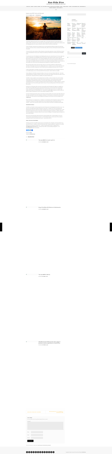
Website (28, 437)
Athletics (28, 6)
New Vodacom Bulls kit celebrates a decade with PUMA (56, 412)
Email (28, 434)
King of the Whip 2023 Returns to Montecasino (49, 207)
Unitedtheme (84, 452)
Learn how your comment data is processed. (44, 445)
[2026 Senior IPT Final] (79, 25)
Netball (39, 6)
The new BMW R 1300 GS (44, 274)
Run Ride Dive (56, 2)
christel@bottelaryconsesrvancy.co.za (32, 126)
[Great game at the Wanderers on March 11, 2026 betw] (69, 39)
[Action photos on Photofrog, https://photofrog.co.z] (79, 34)
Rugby (61, 6)
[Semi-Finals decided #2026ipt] (79, 30)
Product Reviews (52, 7)
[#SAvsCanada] (79, 44)
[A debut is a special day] (69, 44)
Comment (29, 421)
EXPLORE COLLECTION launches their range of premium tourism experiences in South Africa (49, 342)
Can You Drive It (59, 7)
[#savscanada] (84, 44)
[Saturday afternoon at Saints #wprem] (84, 34)
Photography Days (76, 6)
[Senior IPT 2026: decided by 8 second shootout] (84, 25)
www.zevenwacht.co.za (30, 127)
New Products (83, 6)
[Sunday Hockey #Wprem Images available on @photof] (74, 34)
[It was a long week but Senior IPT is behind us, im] (74, 25)
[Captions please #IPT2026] (69, 30)
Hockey (35, 6)
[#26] (84, 39)
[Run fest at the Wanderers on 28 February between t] (74, 39)
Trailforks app (28, 97)
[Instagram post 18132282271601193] (74, 30)
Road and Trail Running (54, 6)
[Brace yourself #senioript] (69, 25)
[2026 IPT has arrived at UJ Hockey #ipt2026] (69, 34)
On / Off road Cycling (45, 6)
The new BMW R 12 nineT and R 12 (46, 140)
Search (68, 51)
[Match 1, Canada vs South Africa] (74, 44)
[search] (56, 9)
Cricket (32, 6)
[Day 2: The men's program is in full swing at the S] (84, 30)
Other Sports (65, 6)
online (52, 90)
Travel (70, 6)
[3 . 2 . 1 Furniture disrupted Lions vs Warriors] (79, 39)
